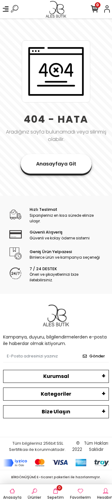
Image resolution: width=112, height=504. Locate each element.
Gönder (97, 356)
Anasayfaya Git (56, 163)
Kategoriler (56, 393)
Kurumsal (56, 376)
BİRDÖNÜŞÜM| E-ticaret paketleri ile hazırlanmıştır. (56, 476)
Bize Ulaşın (56, 411)
